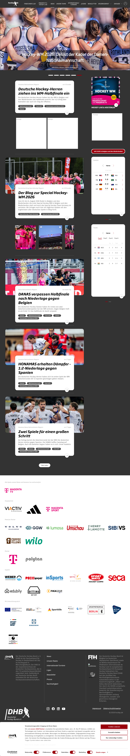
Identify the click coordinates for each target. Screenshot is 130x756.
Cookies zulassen (114, 727)
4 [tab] (66, 76)
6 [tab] (78, 76)
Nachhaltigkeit (52, 684)
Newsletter (92, 4)
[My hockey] (125, 3)
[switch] (55, 752)
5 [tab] (72, 76)
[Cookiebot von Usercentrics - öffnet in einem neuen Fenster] (12, 752)
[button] (27, 242)
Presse (49, 679)
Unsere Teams (61, 4)
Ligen (49, 670)
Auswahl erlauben (114, 732)
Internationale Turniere (73, 3)
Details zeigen (100, 752)
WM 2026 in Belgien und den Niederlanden (65, 65)
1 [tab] (49, 76)
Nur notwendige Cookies (114, 738)
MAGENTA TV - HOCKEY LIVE (43, 3)
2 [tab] (55, 76)
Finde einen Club (29, 4)
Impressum (96, 708)
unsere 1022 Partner (37, 729)
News (52, 4)
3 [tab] (61, 76)
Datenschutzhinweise (112, 708)
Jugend (83, 4)
